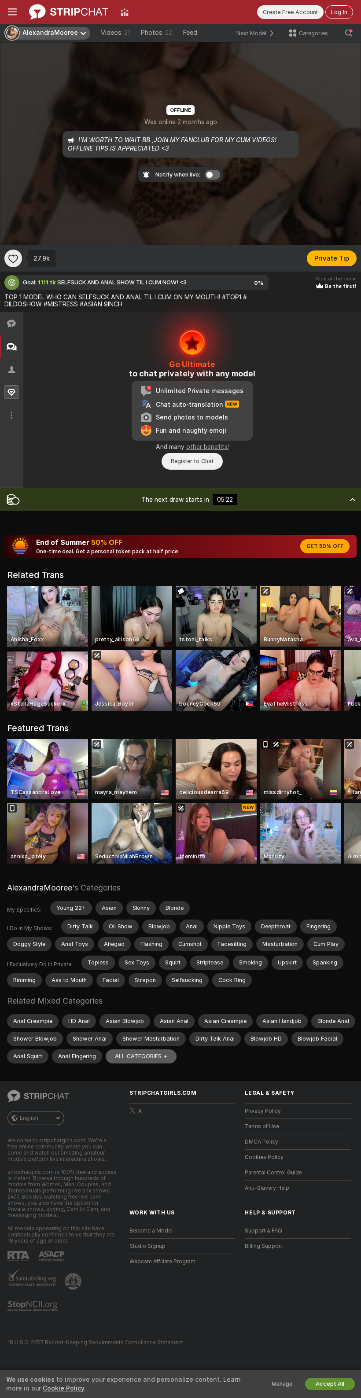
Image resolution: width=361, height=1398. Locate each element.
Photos (156, 33)
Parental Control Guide (273, 1173)
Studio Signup (147, 1246)
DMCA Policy (261, 1142)
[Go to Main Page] (69, 12)
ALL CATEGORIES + (141, 1056)
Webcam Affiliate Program (162, 1261)
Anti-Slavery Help (267, 1188)
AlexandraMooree (39, 887)
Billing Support (263, 1246)
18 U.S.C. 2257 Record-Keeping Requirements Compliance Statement (95, 1342)
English (29, 1118)
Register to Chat (192, 461)
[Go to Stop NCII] (33, 1306)
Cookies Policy (264, 1157)
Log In (339, 12)
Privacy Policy (263, 1111)
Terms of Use (262, 1126)
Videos (115, 33)
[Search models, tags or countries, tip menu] (348, 33)
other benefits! (207, 446)
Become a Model (151, 1231)
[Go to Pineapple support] (74, 1281)
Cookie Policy (63, 1388)
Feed (190, 33)
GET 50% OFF (324, 546)
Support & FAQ (263, 1231)
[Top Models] (124, 12)
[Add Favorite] (13, 258)
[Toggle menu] (12, 12)
